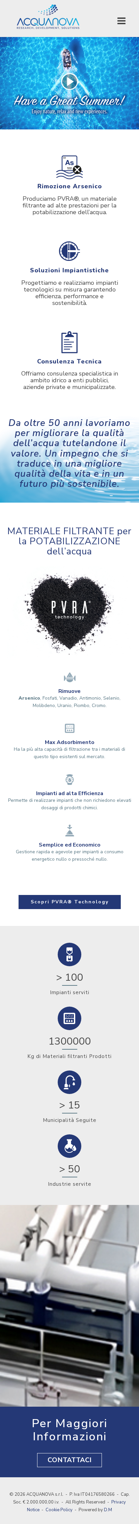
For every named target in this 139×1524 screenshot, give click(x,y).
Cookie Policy (59, 1510)
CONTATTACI (69, 1459)
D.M (108, 1510)
